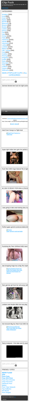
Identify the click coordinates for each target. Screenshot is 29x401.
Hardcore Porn (7, 383)
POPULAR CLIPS (15, 73)
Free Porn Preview (8, 380)
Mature (4, 48)
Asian (4, 18)
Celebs (4, 29)
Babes (4, 20)
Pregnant (5, 57)
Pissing (4, 56)
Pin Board (5, 391)
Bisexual (5, 23)
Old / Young (6, 50)
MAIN (4, 73)
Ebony (4, 30)
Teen (3, 65)
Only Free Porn (7, 382)
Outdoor (5, 54)
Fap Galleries (6, 389)
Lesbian (5, 47)
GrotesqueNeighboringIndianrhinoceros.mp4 (17, 118)
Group (4, 36)
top (15, 396)
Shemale (5, 63)
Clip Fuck (8, 2)
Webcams (5, 70)
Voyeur (4, 68)
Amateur (5, 14)
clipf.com (4, 399)
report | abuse (14, 124)
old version (5, 8)
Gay (3, 34)
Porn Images (6, 392)
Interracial (5, 43)
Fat (3, 32)
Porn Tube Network (8, 387)
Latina (4, 45)
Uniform (4, 66)
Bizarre (4, 25)
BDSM (4, 21)
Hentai (4, 41)
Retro (4, 61)
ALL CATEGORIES (18, 74)
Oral (3, 52)
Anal (3, 16)
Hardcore (5, 39)
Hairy (4, 38)
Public (4, 59)
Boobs (4, 27)
